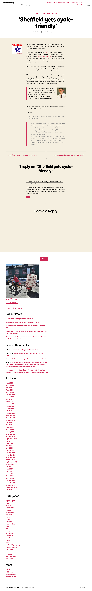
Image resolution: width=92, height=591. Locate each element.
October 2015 (10, 420)
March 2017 (9, 401)
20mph (8, 503)
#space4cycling (11, 501)
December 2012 (11, 483)
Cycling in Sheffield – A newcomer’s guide (58, 2)
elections (9, 521)
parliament (9, 535)
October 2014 (10, 436)
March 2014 (10, 450)
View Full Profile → (12, 303)
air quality (9, 505)
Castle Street (10, 512)
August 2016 (10, 408)
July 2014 (9, 441)
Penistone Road (11, 538)
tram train (9, 554)
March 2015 (9, 427)
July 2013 (9, 466)
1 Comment (56, 32)
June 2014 (9, 443)
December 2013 (11, 455)
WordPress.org (11, 576)
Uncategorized (11, 556)
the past (48, 52)
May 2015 (9, 425)
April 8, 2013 (46, 32)
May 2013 (9, 471)
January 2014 (10, 453)
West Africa (10, 559)
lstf (7, 528)
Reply (28, 197)
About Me (79, 4)
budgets (8, 510)
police (8, 540)
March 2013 (9, 476)
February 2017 (10, 404)
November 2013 (11, 457)
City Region (9, 515)
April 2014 (9, 448)
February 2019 (10, 385)
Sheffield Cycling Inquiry (14, 545)
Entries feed (10, 572)
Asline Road (10, 508)
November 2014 (11, 434)
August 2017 (10, 397)
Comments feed (11, 574)
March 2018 (10, 390)
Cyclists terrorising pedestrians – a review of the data (30, 359)
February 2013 (10, 478)
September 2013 (11, 462)
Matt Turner (11, 299)
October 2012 (10, 485)
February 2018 (10, 392)
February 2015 (10, 429)
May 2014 (9, 446)
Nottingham (9, 533)
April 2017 (9, 399)
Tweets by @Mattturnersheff (15, 308)
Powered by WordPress (27, 587)
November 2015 (11, 418)
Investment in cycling (76, 2)
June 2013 (9, 469)
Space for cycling (11, 547)
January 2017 (10, 406)
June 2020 (9, 383)
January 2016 (10, 413)
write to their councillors (45, 57)
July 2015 (9, 422)
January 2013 (10, 480)
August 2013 (10, 464)
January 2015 (10, 432)
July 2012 (9, 490)
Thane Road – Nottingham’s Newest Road (19, 319)
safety (8, 542)
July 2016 (9, 411)
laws (7, 526)
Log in (8, 570)
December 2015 (11, 415)
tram (7, 552)
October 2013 (10, 460)
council (37, 13)
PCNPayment (10, 370)
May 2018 (9, 388)
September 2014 (11, 439)
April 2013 (9, 473)
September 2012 (11, 487)
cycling (43, 13)
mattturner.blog (8, 3)
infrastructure (52, 13)
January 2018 (10, 395)
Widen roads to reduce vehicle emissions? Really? (22, 322)
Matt (38, 32)
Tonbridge (9, 549)
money (8, 531)
